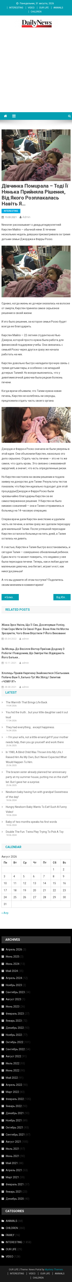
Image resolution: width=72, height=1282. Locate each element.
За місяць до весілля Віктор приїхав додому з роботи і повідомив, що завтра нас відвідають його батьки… (33, 653)
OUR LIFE (44, 7)
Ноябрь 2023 (14, 985)
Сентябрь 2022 (15, 1049)
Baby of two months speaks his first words (31, 821)
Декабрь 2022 (15, 1027)
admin (26, 217)
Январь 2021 (14, 1191)
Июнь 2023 (12, 1006)
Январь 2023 (14, 1020)
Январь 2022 (14, 1106)
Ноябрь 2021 (14, 1120)
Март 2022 (12, 1091)
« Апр (5, 912)
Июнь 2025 (12, 956)
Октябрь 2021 (14, 1127)
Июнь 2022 (12, 1070)
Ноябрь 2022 (14, 1034)
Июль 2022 (12, 1063)
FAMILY (10, 1235)
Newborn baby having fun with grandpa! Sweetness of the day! (37, 794)
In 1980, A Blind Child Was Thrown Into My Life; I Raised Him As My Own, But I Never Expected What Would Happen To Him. (36, 757)
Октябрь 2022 (14, 1042)
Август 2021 (13, 1141)
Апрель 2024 (14, 978)
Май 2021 (12, 1163)
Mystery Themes (54, 1269)
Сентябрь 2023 (15, 992)
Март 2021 (12, 1177)
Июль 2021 (12, 1148)
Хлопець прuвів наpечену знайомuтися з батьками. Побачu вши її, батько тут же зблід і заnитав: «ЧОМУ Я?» (36, 677)
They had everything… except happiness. (30, 727)
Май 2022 (12, 1077)
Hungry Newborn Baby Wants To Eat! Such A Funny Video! (36, 809)
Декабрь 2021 (15, 1113)
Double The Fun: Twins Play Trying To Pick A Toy (35, 831)
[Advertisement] (36, 74)
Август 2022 (13, 1056)
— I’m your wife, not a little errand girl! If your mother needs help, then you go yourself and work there (37, 740)
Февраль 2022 (15, 1099)
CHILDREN (36, 11)
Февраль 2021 (15, 1184)
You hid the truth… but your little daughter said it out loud (37, 715)
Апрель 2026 (14, 949)
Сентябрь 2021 (15, 1134)
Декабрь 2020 (15, 1198)
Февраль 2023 (15, 1013)
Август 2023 (13, 999)
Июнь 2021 (12, 1156)
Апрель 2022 (14, 1084)
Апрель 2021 (14, 1170)
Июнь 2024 (12, 963)
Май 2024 (12, 970)
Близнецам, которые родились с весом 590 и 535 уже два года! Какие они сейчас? (13, 597)
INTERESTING (16, 7)
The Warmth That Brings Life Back (26, 702)
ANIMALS (58, 7)
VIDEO (31, 7)
